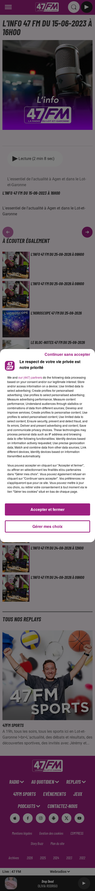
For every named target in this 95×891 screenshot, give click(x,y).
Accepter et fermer (47, 509)
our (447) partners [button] (30, 377)
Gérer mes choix (47, 526)
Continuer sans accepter (67, 354)
